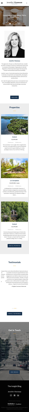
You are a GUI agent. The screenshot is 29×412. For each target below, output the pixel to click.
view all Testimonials (14, 313)
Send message (14, 372)
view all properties (14, 245)
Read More (14, 97)
